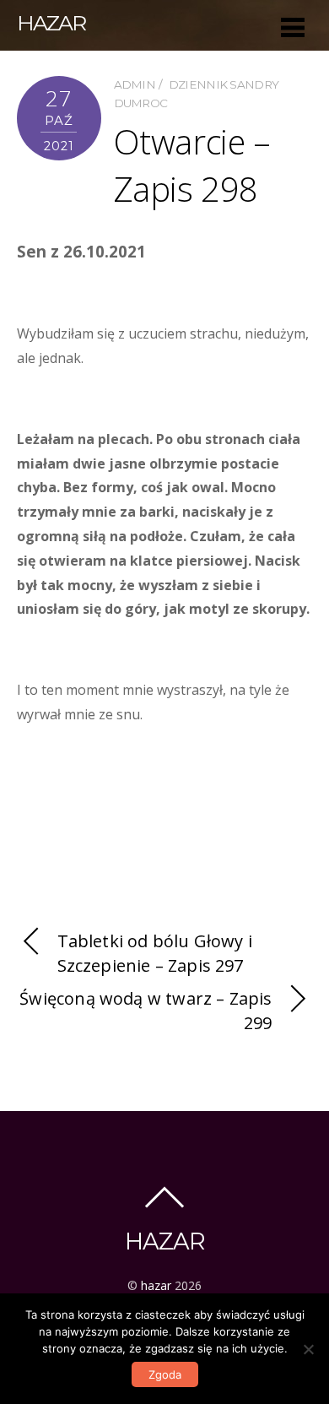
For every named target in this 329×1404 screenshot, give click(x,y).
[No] (307, 1349)
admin (135, 84)
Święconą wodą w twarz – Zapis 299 (145, 1010)
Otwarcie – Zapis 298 (192, 165)
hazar (156, 1285)
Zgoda (164, 1374)
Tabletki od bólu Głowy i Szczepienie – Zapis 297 (154, 953)
